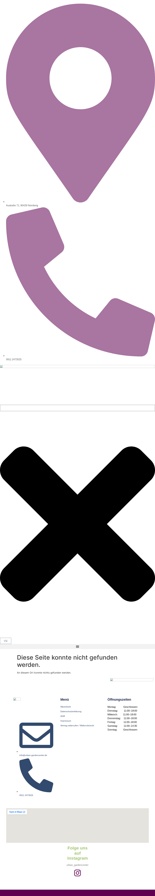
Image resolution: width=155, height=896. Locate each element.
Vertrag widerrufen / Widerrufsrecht (77, 725)
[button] (77, 646)
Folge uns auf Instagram (77, 853)
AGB (62, 716)
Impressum (65, 721)
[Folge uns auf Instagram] (77, 873)
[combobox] (77, 408)
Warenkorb (65, 706)
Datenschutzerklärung (70, 711)
